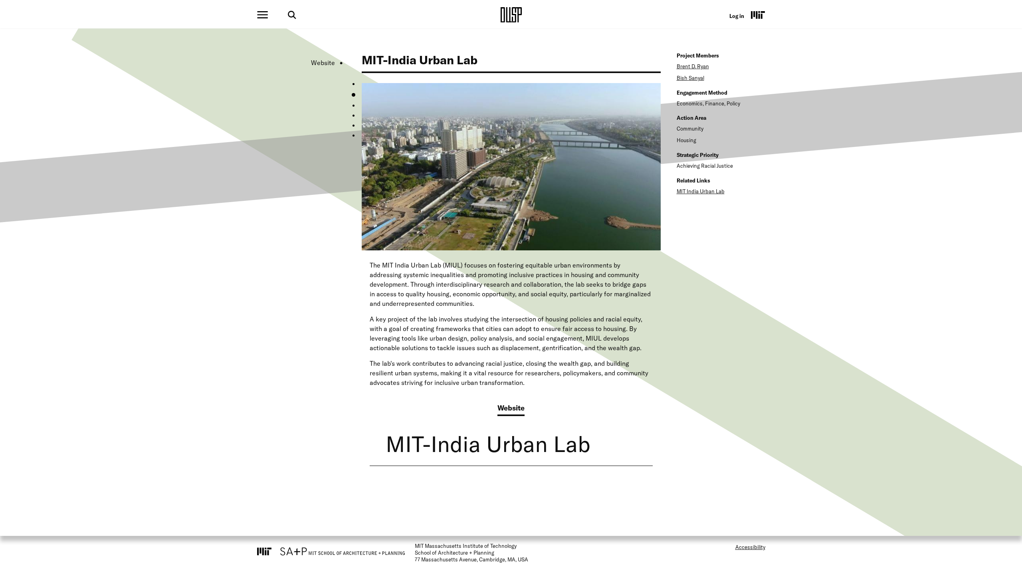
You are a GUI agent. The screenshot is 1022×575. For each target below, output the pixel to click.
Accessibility (750, 547)
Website (323, 63)
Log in (736, 16)
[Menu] (262, 14)
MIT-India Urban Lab (488, 444)
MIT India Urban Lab (701, 191)
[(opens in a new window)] (758, 15)
